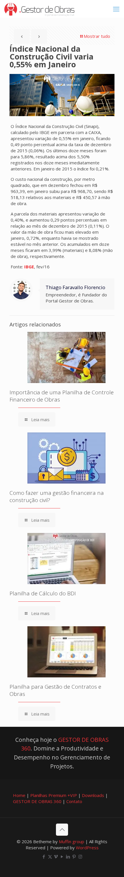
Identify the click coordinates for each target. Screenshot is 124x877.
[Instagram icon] (80, 856)
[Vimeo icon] (56, 856)
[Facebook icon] (44, 856)
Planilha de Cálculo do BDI (43, 593)
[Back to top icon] (62, 830)
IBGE (29, 267)
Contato (74, 801)
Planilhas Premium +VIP (53, 795)
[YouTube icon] (62, 856)
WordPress (87, 847)
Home (19, 795)
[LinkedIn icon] (68, 856)
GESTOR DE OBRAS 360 (37, 801)
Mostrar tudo (97, 36)
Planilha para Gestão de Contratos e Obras (55, 690)
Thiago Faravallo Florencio (75, 287)
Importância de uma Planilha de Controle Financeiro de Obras (62, 396)
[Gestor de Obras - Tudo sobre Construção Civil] (39, 8)
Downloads (93, 795)
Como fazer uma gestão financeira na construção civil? (57, 496)
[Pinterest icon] (74, 856)
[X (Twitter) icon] (50, 856)
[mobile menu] (116, 9)
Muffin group (71, 841)
